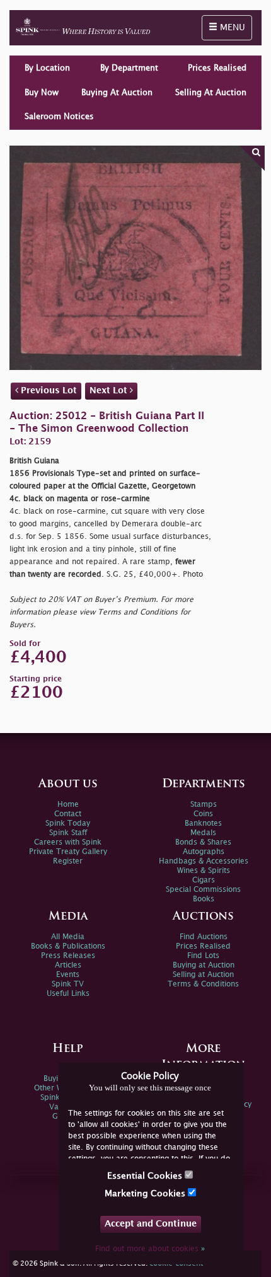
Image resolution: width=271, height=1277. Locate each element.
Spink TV (68, 984)
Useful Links (68, 993)
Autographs (203, 851)
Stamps (203, 804)
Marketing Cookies (146, 1193)
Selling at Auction (203, 974)
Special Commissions (203, 889)
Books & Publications (68, 946)
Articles (68, 965)
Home (68, 804)
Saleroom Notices (59, 116)
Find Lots (203, 955)
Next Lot (109, 390)
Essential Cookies (146, 1176)
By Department (129, 68)
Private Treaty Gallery (68, 851)
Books (203, 899)
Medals (203, 832)
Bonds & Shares (203, 842)
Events (67, 974)
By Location (47, 68)
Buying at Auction (203, 965)
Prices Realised (217, 68)
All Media (67, 936)
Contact (67, 814)
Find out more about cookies (150, 1248)
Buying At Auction (117, 92)
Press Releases (68, 955)
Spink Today (67, 823)
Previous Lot (47, 390)
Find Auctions (204, 936)
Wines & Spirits (203, 870)
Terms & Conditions (203, 984)
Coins (203, 814)
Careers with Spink (67, 842)
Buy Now (42, 92)
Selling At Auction (210, 92)
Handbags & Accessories (203, 861)
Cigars (203, 880)
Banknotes (203, 823)
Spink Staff (68, 832)
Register (68, 861)
